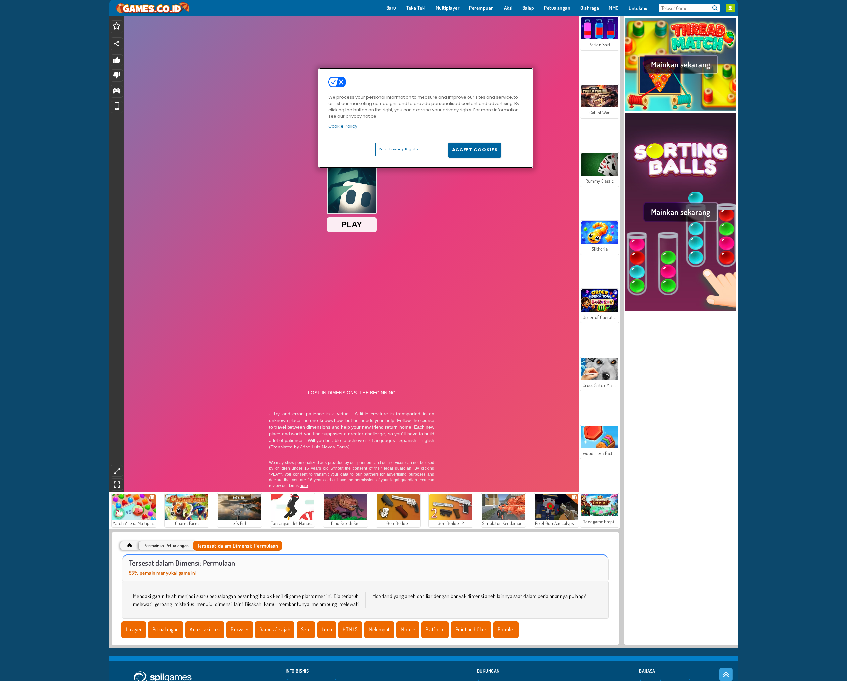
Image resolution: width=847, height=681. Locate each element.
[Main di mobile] (117, 107)
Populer (506, 629)
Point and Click (471, 629)
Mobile (408, 629)
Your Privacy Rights (399, 149)
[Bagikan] (117, 43)
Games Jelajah (274, 629)
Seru (306, 629)
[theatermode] (117, 471)
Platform (434, 629)
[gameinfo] (117, 91)
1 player (134, 629)
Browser (239, 629)
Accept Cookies (475, 150)
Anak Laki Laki (205, 629)
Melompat (379, 629)
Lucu (327, 629)
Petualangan (165, 629)
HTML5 (350, 629)
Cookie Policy (342, 126)
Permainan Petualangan (166, 545)
